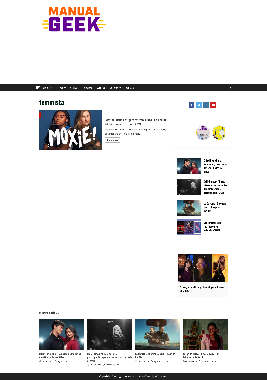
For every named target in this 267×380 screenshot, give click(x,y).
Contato (129, 87)
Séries (73, 87)
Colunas (114, 87)
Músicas (88, 87)
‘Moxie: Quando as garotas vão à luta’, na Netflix (70, 130)
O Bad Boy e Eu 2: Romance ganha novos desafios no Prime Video (60, 355)
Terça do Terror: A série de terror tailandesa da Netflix (201, 355)
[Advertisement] (133, 57)
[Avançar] (222, 133)
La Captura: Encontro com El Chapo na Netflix (155, 355)
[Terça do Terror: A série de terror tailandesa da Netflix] (205, 334)
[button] (38, 87)
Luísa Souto (47, 361)
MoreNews (144, 376)
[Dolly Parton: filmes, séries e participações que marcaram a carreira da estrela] (109, 334)
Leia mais (113, 140)
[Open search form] (230, 88)
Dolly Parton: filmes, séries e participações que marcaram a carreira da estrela (109, 357)
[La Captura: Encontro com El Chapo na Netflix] (157, 334)
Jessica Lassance (115, 124)
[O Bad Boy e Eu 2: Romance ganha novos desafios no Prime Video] (61, 334)
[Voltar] (182, 133)
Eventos (101, 87)
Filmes (60, 87)
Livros (46, 87)
